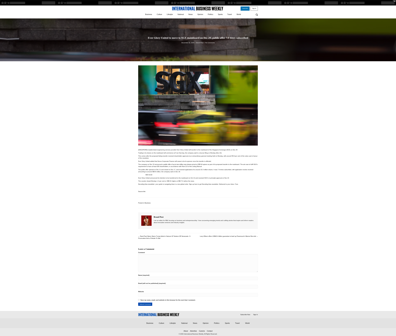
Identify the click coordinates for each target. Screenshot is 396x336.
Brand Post (199, 43)
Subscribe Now (245, 314)
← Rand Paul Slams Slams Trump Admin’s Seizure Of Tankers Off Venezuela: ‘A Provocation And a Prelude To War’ (164, 237)
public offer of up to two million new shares (177, 164)
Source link (141, 191)
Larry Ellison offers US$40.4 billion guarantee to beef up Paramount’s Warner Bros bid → (229, 236)
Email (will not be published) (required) (152, 283)
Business (148, 203)
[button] (245, 8)
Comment (141, 252)
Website (141, 291)
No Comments (210, 43)
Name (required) (143, 275)
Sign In (255, 314)
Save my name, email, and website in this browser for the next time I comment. (168, 300)
